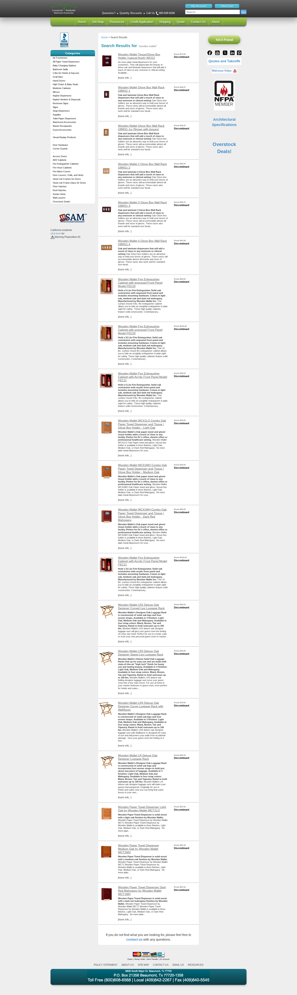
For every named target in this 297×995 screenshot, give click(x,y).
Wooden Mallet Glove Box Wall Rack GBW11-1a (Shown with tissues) (141, 127)
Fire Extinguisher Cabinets (66, 164)
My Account (198, 6)
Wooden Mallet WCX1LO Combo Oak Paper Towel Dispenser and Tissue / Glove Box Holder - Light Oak (142, 424)
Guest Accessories (62, 130)
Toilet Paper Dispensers (64, 118)
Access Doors (60, 156)
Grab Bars (58, 77)
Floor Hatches (60, 186)
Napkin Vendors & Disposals (67, 99)
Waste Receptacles (62, 126)
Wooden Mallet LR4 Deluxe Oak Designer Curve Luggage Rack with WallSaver (140, 706)
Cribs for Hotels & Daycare (66, 73)
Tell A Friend (224, 39)
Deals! (224, 151)
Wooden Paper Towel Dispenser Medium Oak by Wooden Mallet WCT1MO (138, 849)
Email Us (178, 964)
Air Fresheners (60, 58)
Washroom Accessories (64, 122)
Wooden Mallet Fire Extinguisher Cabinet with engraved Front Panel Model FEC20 (140, 330)
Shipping (165, 21)
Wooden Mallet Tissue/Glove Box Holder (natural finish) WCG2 (139, 56)
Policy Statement (105, 964)
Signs (55, 107)
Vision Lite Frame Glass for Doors (69, 183)
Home (82, 21)
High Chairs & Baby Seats (65, 84)
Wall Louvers (59, 198)
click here (56, 233)
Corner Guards (60, 148)
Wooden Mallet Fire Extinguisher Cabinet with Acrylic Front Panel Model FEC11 (142, 377)
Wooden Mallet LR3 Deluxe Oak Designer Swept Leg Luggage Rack (140, 652)
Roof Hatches (59, 190)
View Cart (227, 6)
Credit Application (141, 21)
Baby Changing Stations (64, 65)
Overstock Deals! (61, 201)
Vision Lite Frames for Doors (67, 179)
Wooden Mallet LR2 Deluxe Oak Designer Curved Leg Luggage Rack (141, 606)
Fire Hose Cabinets (62, 167)
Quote (181, 21)
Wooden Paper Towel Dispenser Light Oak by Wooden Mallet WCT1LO (142, 808)
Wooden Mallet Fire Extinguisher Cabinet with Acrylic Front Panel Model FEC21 (142, 561)
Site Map (98, 21)
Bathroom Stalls (60, 69)
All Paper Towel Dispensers (66, 61)
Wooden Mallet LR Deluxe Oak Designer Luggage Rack (137, 757)
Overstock (224, 144)
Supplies (57, 114)
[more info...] (124, 77)
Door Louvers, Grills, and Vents (68, 175)
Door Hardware (60, 145)
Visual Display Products (64, 137)
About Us (127, 964)
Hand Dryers (59, 80)
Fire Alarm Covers (62, 171)
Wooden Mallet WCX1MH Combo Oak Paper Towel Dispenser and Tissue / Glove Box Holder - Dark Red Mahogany (142, 514)
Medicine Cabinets (62, 88)
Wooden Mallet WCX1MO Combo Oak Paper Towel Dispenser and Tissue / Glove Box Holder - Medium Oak (142, 468)
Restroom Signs (60, 103)
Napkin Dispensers (62, 95)
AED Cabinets (59, 160)
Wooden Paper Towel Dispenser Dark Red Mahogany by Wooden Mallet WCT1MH (142, 891)
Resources (117, 21)
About (215, 21)
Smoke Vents (59, 194)
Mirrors (56, 92)
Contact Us (198, 21)
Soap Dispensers (61, 111)
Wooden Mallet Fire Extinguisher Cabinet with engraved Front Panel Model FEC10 (140, 283)
